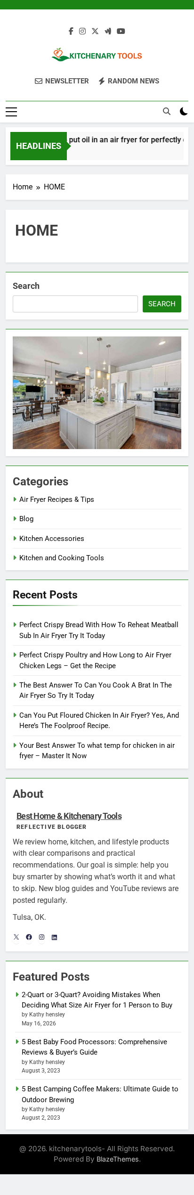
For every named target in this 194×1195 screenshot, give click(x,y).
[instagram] (82, 31)
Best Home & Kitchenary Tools (68, 816)
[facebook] (71, 31)
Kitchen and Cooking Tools (61, 558)
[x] (95, 31)
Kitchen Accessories (51, 538)
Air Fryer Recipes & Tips (56, 499)
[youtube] (121, 31)
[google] (108, 31)
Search (26, 286)
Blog (26, 519)
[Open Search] (166, 111)
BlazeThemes (118, 1159)
